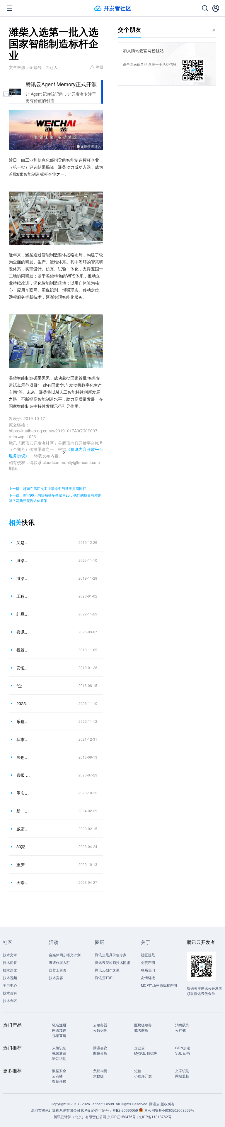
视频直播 (59, 1035)
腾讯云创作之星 (107, 969)
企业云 (139, 1047)
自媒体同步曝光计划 (65, 954)
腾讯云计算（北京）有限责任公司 (80, 1116)
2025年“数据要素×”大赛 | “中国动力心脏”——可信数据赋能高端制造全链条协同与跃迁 (23, 703)
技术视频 (10, 977)
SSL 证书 (182, 1052)
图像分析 (100, 1052)
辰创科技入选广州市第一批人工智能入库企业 (23, 757)
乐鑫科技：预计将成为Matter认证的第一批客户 (23, 721)
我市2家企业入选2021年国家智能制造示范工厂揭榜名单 (23, 739)
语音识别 (59, 1058)
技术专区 (10, 1000)
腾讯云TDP (103, 977)
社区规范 (148, 954)
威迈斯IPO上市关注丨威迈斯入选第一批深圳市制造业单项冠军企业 (23, 829)
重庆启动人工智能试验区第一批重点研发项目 (23, 793)
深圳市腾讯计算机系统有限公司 (55, 1110)
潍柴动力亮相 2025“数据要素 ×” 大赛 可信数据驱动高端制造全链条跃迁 (23, 560)
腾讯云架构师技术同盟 (112, 962)
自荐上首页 (58, 969)
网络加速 (59, 1030)
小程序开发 (143, 1075)
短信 (137, 1070)
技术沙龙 (10, 969)
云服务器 (100, 1024)
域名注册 (59, 1024)
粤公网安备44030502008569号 (169, 1110)
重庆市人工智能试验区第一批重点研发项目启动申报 (23, 864)
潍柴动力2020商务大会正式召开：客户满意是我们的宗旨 (23, 578)
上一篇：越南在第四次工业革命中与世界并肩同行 (47, 488)
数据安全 (59, 1070)
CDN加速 (182, 1047)
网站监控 (182, 1075)
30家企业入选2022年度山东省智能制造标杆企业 (23, 847)
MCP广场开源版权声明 (159, 985)
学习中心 (10, 985)
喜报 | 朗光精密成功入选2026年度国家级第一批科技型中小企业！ (23, 775)
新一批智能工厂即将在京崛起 (23, 811)
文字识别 (182, 1070)
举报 (99, 66)
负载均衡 (100, 1070)
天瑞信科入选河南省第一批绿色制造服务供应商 (23, 882)
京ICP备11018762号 (155, 1116)
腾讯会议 (100, 1047)
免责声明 (148, 962)
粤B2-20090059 (125, 1110)
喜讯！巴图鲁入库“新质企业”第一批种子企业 (23, 632)
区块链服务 (143, 1024)
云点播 (57, 1075)
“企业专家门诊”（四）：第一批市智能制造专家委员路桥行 (23, 685)
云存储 (180, 1030)
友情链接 (148, 977)
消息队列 (182, 1024)
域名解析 (141, 1030)
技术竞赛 (56, 977)
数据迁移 (59, 1081)
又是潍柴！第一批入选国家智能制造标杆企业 (23, 542)
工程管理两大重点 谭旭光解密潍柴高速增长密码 (23, 596)
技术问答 (10, 962)
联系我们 (148, 969)
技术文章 (10, 954)
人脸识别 (59, 1047)
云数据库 (100, 1030)
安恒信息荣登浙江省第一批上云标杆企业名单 (23, 668)
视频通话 (59, 1052)
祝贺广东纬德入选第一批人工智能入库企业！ (23, 650)
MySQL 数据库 (145, 1052)
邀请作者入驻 (59, 962)
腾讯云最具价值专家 (111, 954)
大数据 (98, 1075)
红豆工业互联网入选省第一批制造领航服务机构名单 (23, 614)
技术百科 (10, 992)
